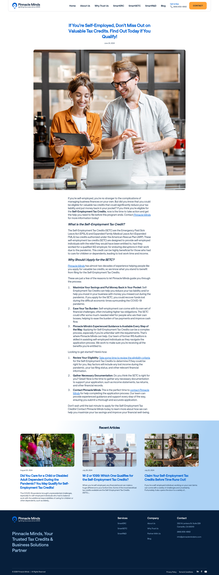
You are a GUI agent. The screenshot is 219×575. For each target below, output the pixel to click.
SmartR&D (122, 533)
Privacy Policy (171, 572)
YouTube (205, 571)
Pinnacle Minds (142, 214)
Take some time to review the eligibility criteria (124, 357)
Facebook (201, 571)
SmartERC (122, 523)
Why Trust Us (152, 528)
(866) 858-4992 (180, 6)
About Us (151, 523)
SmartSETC (122, 528)
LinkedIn (198, 571)
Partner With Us (154, 533)
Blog (149, 538)
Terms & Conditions (186, 572)
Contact (198, 5)
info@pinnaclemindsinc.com (189, 537)
